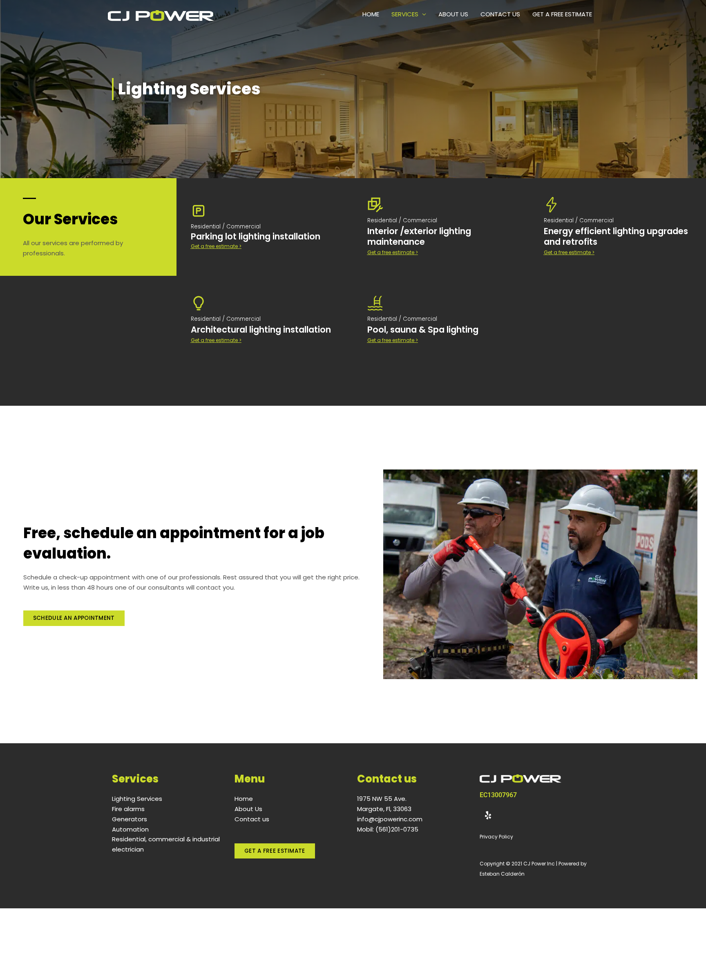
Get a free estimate (562, 14)
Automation (130, 829)
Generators (129, 819)
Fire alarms (128, 809)
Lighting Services (137, 798)
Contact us (500, 14)
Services (404, 14)
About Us (453, 14)
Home (370, 14)
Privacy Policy (496, 836)
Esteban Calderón (502, 873)
